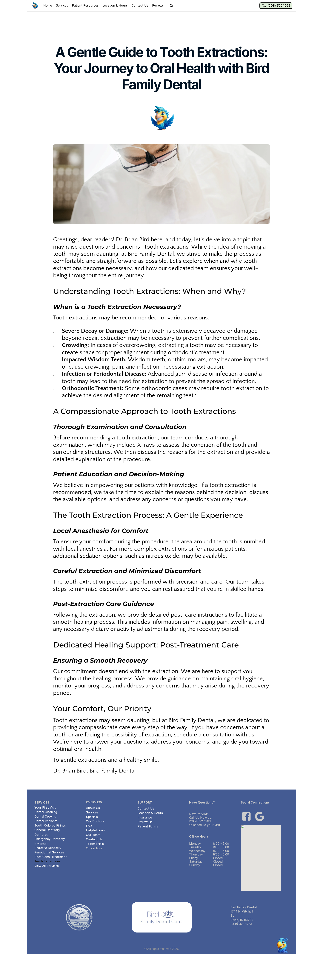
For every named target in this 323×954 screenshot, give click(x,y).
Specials (92, 817)
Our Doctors (95, 821)
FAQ (89, 826)
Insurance (145, 817)
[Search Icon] (171, 5)
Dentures (41, 834)
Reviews (158, 5)
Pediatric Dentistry (47, 848)
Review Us (145, 822)
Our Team (93, 835)
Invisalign (40, 843)
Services (62, 5)
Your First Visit (45, 807)
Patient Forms (148, 826)
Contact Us (140, 5)
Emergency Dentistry (49, 839)
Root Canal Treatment (50, 857)
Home (47, 5)
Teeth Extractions (47, 861)
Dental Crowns (45, 816)
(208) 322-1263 (279, 5)
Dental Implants (45, 821)
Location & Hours (115, 5)
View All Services (46, 866)
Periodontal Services (49, 852)
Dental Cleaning (45, 812)
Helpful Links (95, 830)
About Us (93, 808)
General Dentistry (47, 830)
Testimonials (95, 844)
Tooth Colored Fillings (50, 825)
